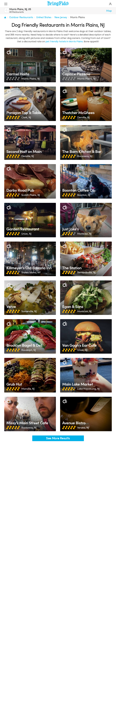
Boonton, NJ (83, 195)
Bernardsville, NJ (86, 272)
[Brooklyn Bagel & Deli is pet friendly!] (30, 336)
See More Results (58, 438)
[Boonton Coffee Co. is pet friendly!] (86, 181)
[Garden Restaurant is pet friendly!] (30, 220)
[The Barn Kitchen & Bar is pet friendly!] (86, 142)
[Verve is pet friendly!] (30, 297)
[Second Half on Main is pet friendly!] (30, 142)
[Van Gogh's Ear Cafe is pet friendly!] (86, 336)
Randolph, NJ (28, 350)
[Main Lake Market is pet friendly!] (86, 375)
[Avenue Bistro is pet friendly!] (86, 414)
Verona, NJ (83, 427)
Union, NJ (26, 233)
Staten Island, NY (31, 272)
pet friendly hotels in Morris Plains (64, 41)
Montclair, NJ (84, 233)
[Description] (8, 52)
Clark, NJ (26, 117)
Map (109, 10)
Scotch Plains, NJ (30, 195)
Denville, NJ (83, 117)
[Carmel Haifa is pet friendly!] (30, 65)
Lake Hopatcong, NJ (88, 388)
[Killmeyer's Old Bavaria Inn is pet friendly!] (30, 259)
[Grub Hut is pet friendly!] (30, 375)
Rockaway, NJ (84, 156)
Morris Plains (77, 17)
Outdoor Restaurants (21, 17)
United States (43, 17)
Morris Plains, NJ (30, 78)
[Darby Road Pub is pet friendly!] (30, 181)
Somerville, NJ (29, 311)
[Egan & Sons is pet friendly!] (86, 297)
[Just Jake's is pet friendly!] (86, 220)
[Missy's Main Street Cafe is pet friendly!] (30, 414)
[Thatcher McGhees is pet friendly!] (86, 104)
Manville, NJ (28, 388)
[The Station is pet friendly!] (86, 259)
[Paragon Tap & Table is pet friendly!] (30, 104)
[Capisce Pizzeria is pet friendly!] (86, 65)
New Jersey (60, 17)
